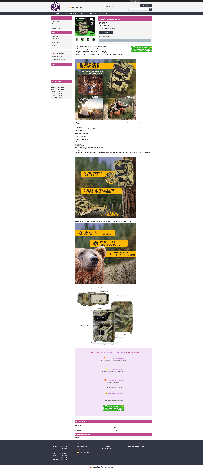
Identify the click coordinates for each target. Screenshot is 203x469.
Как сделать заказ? (57, 28)
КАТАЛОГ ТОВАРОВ (69, 13)
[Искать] (150, 9)
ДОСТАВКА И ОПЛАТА (105, 13)
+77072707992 (93, 352)
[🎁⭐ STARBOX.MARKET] (55, 11)
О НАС (81, 13)
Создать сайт (66, 1)
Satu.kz (108, 466)
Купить (106, 32)
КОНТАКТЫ (93, 13)
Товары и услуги (56, 21)
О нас (53, 23)
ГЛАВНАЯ (56, 13)
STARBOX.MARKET (133, 352)
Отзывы (54, 26)
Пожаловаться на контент (107, 467)
